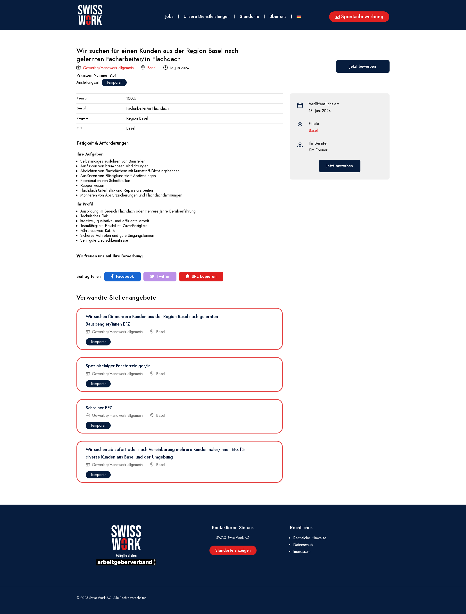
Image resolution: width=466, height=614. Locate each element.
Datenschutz (303, 545)
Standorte (249, 16)
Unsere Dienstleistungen (207, 16)
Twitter (162, 276)
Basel (151, 68)
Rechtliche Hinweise (309, 538)
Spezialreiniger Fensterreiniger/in (118, 366)
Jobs (169, 16)
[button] (359, 16)
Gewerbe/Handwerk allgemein (108, 68)
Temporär (114, 82)
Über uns (277, 16)
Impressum (301, 551)
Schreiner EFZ (99, 408)
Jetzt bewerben (363, 66)
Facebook (124, 276)
